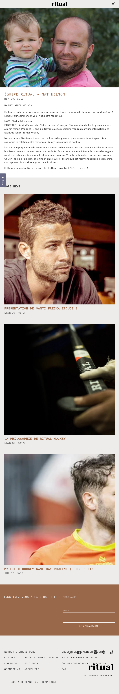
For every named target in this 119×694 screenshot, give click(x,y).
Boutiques (31, 663)
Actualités (31, 669)
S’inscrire (89, 626)
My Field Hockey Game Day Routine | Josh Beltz (49, 569)
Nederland (25, 682)
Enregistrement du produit (43, 658)
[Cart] (113, 4)
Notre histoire (14, 652)
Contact (9, 658)
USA (13, 682)
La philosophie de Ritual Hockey (35, 439)
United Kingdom (45, 682)
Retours (30, 652)
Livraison (10, 663)
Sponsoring (12, 669)
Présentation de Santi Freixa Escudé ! (41, 308)
